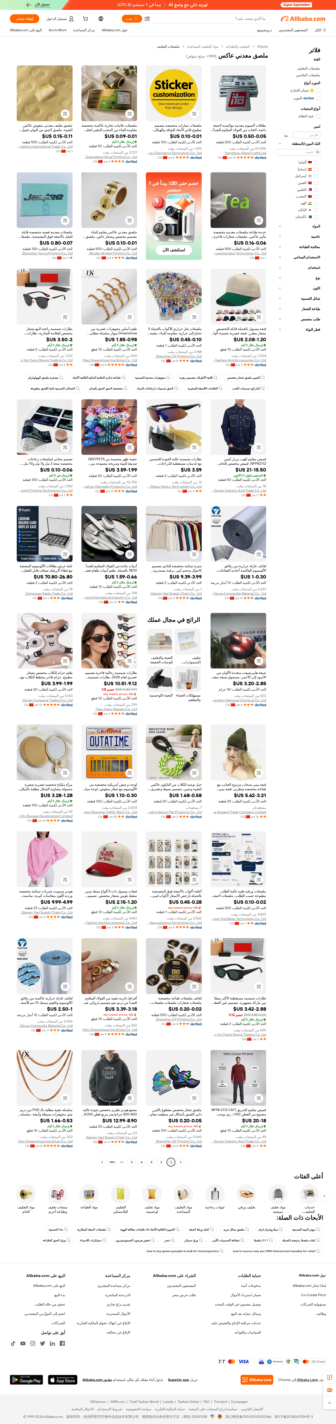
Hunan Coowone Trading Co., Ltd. (47, 700)
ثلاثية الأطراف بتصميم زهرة (196, 377)
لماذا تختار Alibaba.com (309, 1286)
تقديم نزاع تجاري (118, 1304)
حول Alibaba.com (312, 1275)
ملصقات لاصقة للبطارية (91, 1229)
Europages (239, 1402)
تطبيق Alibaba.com (97, 1380)
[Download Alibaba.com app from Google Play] (26, 1380)
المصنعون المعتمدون (181, 1286)
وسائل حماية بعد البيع (246, 1314)
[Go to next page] (102, 1162)
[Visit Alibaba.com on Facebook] (62, 1343)
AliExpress (98, 1402)
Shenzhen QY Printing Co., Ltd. (178, 356)
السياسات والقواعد (247, 1332)
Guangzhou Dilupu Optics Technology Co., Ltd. (174, 487)
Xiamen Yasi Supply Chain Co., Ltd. (176, 593)
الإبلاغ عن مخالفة (118, 1332)
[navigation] (298, 605)
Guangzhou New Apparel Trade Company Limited (238, 812)
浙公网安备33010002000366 (248, 1417)
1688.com (117, 1402)
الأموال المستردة (118, 1314)
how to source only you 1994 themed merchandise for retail (274, 1251)
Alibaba (262, 46)
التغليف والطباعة (238, 46)
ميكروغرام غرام (268, 1229)
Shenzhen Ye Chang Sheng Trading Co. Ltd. (45, 360)
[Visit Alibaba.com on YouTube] (23, 1343)
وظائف (321, 1314)
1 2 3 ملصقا (261, 1240)
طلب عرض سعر (184, 1295)
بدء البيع (59, 1295)
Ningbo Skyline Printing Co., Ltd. (113, 253)
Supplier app (178, 1380)
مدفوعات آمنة (251, 1286)
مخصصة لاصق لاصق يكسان (106, 388)
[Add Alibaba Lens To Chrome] (257, 1380)
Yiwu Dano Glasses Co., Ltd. (116, 709)
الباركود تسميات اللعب (246, 388)
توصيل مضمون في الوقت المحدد (238, 1304)
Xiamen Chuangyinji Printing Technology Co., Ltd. (45, 490)
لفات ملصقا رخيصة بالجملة (298, 1240)
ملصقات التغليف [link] (168, 46)
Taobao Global (188, 1402)
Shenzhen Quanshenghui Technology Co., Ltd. (238, 253)
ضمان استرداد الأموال (245, 1295)
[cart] (85, 19)
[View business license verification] (212, 1416)
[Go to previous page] (180, 1162)
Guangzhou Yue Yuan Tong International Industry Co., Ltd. (109, 597)
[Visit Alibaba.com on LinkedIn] (52, 1343)
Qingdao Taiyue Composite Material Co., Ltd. (238, 593)
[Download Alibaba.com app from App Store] (62, 1380)
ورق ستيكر (191, 1240)
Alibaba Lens (307, 1380)
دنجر (167, 1240)
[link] (329, 1377)
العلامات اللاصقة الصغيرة (203, 388)
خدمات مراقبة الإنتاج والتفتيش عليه (236, 1323)
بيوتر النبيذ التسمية (303, 1229)
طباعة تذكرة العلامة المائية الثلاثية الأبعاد (97, 377)
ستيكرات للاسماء (90, 1240)
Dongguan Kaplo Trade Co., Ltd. (49, 593)
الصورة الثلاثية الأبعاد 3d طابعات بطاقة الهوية (147, 1229)
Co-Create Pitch (313, 1295)
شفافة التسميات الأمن (226, 1240)
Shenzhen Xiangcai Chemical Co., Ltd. (238, 700)
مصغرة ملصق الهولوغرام (43, 377)
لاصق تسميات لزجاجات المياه (155, 388)
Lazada (168, 1402)
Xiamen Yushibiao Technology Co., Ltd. (238, 919)
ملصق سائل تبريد (233, 1229)
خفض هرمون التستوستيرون (133, 1240)
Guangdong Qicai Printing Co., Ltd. (111, 157)
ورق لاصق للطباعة (54, 1240)
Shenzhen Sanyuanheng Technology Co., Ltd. (174, 923)
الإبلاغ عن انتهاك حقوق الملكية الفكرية (103, 1323)
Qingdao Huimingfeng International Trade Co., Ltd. (45, 146)
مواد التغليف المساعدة (203, 46)
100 (112, 1162)
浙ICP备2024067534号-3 (293, 1417)
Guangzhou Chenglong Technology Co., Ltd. (174, 153)
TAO (206, 1402)
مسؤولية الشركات (313, 1304)
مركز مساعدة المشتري (113, 1286)
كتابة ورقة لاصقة (199, 1229)
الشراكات (58, 1323)
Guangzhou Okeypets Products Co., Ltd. (109, 487)
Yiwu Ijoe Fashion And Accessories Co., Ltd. (238, 360)
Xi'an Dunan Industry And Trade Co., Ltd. (238, 490)
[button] (147, 19)
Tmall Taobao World (144, 1402)
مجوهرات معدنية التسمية (150, 377)
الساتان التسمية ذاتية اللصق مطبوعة (53, 388)
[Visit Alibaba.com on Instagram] (33, 1343)
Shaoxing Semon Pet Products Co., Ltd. (174, 812)
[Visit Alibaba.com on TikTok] (13, 1343)
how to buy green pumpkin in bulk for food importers (183, 1251)
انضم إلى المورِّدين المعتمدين (44, 1314)
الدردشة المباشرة (117, 1295)
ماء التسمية (56, 1229)
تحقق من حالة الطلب (50, 1304)
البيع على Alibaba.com (49, 1286)
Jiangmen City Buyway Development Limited (45, 816)
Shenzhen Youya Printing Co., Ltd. (47, 253)
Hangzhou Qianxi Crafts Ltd (245, 153)
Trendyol (220, 1402)
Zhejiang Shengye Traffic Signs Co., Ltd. (109, 812)
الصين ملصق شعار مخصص (243, 377)
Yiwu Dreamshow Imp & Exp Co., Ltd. (109, 360)
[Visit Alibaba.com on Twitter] (43, 1343)
